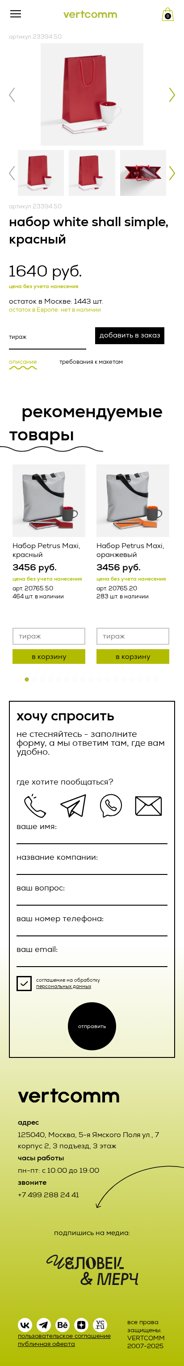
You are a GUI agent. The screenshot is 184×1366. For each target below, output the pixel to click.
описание (23, 362)
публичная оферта (46, 1344)
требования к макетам (91, 362)
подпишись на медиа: (92, 1232)
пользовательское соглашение (64, 1336)
